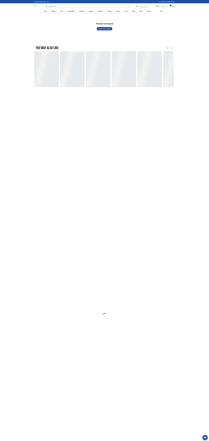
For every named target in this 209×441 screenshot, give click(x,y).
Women (54, 11)
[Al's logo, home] (36, 6)
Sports (118, 11)
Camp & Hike (71, 11)
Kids (61, 11)
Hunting (91, 11)
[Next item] (171, 48)
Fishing (110, 11)
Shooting (100, 11)
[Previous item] (167, 48)
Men (45, 11)
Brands (149, 11)
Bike (141, 11)
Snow (126, 11)
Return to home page (104, 29)
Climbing (81, 11)
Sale (161, 11)
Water (133, 11)
